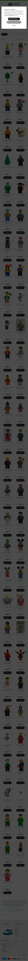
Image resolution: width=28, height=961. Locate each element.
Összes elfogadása (13, 19)
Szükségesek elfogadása (13, 22)
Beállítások (14, 25)
